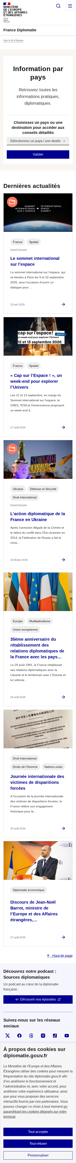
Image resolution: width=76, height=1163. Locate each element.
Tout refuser (38, 1143)
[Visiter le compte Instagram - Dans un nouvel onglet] (43, 1035)
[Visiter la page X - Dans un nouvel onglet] (7, 1035)
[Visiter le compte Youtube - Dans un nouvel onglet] (66, 1035)
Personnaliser (38, 1155)
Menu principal (70, 6)
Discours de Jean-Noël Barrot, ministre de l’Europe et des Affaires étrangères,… (34, 911)
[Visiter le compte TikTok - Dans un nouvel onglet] (55, 1035)
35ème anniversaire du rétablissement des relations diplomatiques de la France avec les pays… (37, 648)
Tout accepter (38, 1132)
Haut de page (62, 955)
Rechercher (58, 6)
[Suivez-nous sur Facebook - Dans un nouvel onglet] (19, 1035)
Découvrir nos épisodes (38, 999)
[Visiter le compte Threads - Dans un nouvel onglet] (31, 1035)
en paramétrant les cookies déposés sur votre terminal (35, 1111)
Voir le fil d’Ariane (13, 40)
